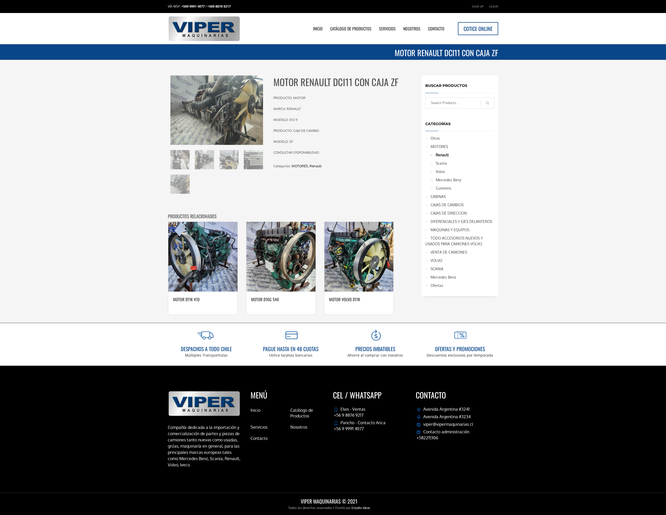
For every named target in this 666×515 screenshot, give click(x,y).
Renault (316, 166)
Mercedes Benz (448, 180)
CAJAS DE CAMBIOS (447, 205)
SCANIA (437, 269)
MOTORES (300, 166)
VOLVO (436, 260)
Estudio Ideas (360, 508)
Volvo (440, 171)
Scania (441, 163)
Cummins (443, 188)
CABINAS (438, 196)
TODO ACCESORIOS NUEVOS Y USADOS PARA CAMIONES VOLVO (454, 241)
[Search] (487, 103)
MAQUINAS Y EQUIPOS (450, 230)
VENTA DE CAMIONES (449, 252)
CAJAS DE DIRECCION (449, 213)
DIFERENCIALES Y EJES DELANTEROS (461, 221)
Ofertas (437, 285)
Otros (435, 138)
